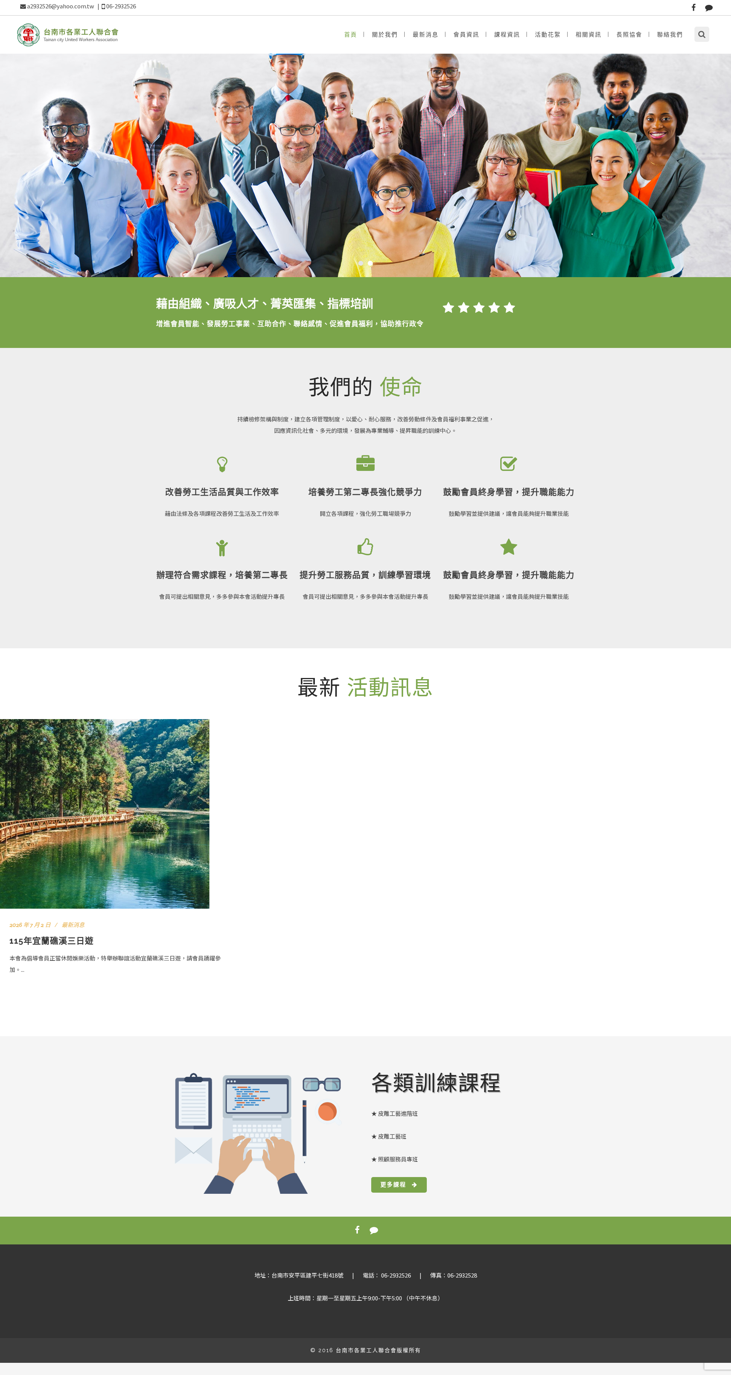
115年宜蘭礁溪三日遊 (52, 941)
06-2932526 (121, 6)
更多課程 (393, 1184)
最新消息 (73, 924)
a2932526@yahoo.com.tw (60, 6)
